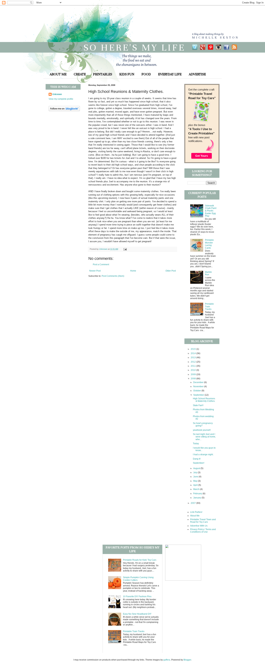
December (198, 382)
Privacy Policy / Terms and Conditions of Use (203, 530)
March (196, 489)
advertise (197, 74)
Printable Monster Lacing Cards (209, 244)
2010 (193, 370)
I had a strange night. (203, 454)
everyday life (170, 74)
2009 (193, 374)
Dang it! (196, 459)
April (195, 485)
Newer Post (95, 271)
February (198, 493)
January (197, 497)
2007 (193, 503)
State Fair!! (198, 405)
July (195, 472)
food (146, 74)
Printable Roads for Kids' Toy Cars (139, 560)
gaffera (166, 660)
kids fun (126, 74)
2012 (193, 362)
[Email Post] (125, 249)
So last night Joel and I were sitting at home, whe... (204, 437)
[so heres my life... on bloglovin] (64, 110)
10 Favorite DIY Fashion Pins (137, 596)
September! (198, 463)
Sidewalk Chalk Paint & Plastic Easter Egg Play (210, 210)
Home (133, 271)
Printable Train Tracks (209, 306)
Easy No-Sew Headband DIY (137, 614)
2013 (193, 357)
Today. (196, 443)
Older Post (170, 271)
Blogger (187, 660)
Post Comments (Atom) (113, 276)
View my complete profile (61, 99)
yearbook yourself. (202, 430)
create (80, 74)
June (196, 476)
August (197, 468)
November (198, 386)
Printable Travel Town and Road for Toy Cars (203, 520)
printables (102, 74)
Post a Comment (101, 264)
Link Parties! (196, 512)
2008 (193, 378)
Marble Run (208, 273)
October (197, 390)
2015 (193, 349)
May (195, 481)
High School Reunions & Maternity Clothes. (204, 399)
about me (58, 74)
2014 (193, 353)
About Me (195, 515)
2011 (193, 366)
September (199, 395)
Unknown (57, 94)
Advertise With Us (198, 525)
